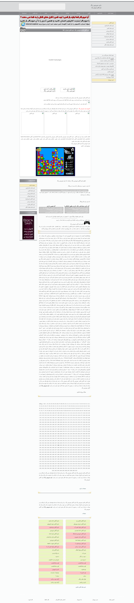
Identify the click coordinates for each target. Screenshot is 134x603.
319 (86, 436)
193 (71, 422)
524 (48, 461)
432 (68, 449)
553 (71, 463)
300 (89, 433)
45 (82, 406)
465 (51, 454)
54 (49, 408)
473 (71, 454)
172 (68, 419)
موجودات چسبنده (55, 572)
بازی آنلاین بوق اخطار (81, 550)
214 (74, 424)
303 (45, 436)
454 (74, 452)
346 (53, 440)
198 (84, 422)
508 (58, 459)
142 (43, 417)
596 (79, 468)
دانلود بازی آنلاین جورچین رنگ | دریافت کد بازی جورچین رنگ (71, 181)
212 (68, 424)
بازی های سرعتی (110, 39)
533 (71, 461)
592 (68, 468)
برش (84, 576)
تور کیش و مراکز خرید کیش (107, 69)
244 (48, 429)
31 (55, 406)
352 (68, 440)
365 (51, 443)
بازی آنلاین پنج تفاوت (54, 527)
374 (74, 443)
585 (51, 468)
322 (43, 438)
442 (43, 452)
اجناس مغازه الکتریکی (60, 599)
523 (45, 461)
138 (84, 415)
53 (47, 408)
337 (81, 438)
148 (58, 417)
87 (63, 410)
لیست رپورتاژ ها (110, 77)
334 (74, 438)
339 (86, 438)
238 (84, 426)
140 (89, 415)
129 (61, 415)
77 (43, 410)
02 (49, 403)
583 (45, 468)
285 (51, 433)
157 (81, 417)
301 (40, 436)
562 (43, 466)
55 (51, 408)
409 (61, 447)
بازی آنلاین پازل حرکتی (80, 546)
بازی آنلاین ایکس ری (81, 521)
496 (79, 456)
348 (58, 440)
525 (51, 461)
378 (84, 443)
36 (65, 406)
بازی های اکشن (110, 28)
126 (53, 415)
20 (84, 403)
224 (48, 426)
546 (53, 463)
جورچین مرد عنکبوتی (54, 559)
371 (66, 443)
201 (40, 424)
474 (74, 454)
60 (61, 408)
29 (51, 406)
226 (53, 426)
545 (51, 463)
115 (76, 413)
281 (40, 433)
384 (48, 445)
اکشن (89, 13)
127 (56, 415)
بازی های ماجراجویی (109, 25)
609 (74, 470)
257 (81, 429)
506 (53, 459)
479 (86, 454)
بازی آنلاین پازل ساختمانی (52, 537)
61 (63, 408)
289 (61, 433)
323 (45, 438)
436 (79, 449)
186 (53, 422)
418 (84, 447)
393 (71, 445)
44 (81, 406)
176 (79, 419)
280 (89, 431)
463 (45, 454)
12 (69, 403)
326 (53, 438)
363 (45, 443)
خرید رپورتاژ (111, 80)
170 (63, 419)
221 (40, 426)
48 (88, 406)
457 (81, 452)
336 (79, 438)
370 (63, 443)
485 (51, 456)
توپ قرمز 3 (83, 572)
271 (66, 431)
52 (45, 408)
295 (76, 433)
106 (53, 413)
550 (63, 463)
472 (68, 454)
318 (84, 436)
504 (48, 459)
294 (74, 433)
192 (68, 422)
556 (79, 463)
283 (45, 433)
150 (63, 417)
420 (89, 447)
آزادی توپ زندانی (55, 579)
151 (66, 417)
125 (51, 415)
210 (63, 424)
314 (74, 436)
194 (74, 422)
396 (79, 445)
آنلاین (80, 272)
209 (61, 424)
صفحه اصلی (110, 13)
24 (41, 406)
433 (71, 449)
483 (45, 456)
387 (56, 445)
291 (66, 433)
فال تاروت (30, 599)
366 (53, 443)
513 (71, 459)
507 (56, 459)
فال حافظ (47, 599)
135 (76, 415)
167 (56, 419)
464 (48, 454)
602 (56, 470)
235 (76, 426)
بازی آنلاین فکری (110, 42)
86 (61, 410)
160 (89, 417)
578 (84, 466)
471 (66, 454)
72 (84, 408)
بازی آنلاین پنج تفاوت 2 (80, 543)
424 (48, 449)
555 (76, 463)
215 (76, 424)
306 (53, 436)
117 (81, 413)
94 (76, 410)
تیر (81, 261)
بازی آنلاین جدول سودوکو (80, 524)
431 (66, 449)
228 (58, 426)
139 (86, 415)
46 (84, 406)
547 (56, 463)
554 (74, 463)
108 (58, 413)
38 (69, 406)
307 (56, 436)
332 (68, 438)
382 (43, 445)
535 (76, 461)
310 (63, 436)
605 (63, 470)
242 (43, 429)
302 (43, 436)
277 (81, 431)
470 (63, 454)
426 (53, 449)
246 (53, 429)
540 (89, 461)
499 (86, 456)
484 (48, 456)
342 (43, 440)
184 (48, 422)
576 (79, 466)
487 (56, 456)
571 (66, 466)
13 (71, 403)
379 (86, 443)
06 (57, 403)
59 (59, 408)
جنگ (79, 348)
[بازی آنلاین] (78, 134)
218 (84, 424)
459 (86, 452)
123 (45, 415)
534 (74, 461)
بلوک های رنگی (82, 579)
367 (56, 443)
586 (53, 468)
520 (89, 459)
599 (86, 468)
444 (48, 452)
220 (89, 424)
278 (84, 431)
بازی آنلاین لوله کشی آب (80, 527)
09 (63, 403)
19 (82, 403)
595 (76, 468)
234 (74, 426)
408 (58, 447)
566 (53, 466)
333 (71, 438)
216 (79, 424)
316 (79, 436)
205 (51, 424)
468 (58, 454)
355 (76, 440)
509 (61, 459)
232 (68, 426)
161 (40, 419)
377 (81, 443)
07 (59, 403)
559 (86, 463)
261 (40, 431)
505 (51, 459)
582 (43, 468)
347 (56, 440)
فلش (71, 355)
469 (61, 454)
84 (57, 410)
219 (86, 424)
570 (63, 466)
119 (86, 413)
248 (58, 429)
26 (45, 406)
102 (43, 413)
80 (49, 410)
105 (51, 413)
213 (71, 424)
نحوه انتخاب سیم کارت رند (108, 55)
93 (75, 410)
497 (81, 456)
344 (48, 440)
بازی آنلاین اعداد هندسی (80, 530)
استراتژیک (24, 13)
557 (81, 463)
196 (79, 422)
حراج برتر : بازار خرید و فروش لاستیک (105, 63)
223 (45, 426)
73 (86, 408)
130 (63, 415)
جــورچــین (83, 559)
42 (77, 406)
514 (74, 459)
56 (53, 408)
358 (84, 440)
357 (81, 440)
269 (61, 431)
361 (40, 443)
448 (58, 452)
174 (74, 419)
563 (45, 466)
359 (86, 440)
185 (51, 422)
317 (81, 436)
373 (71, 443)
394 (74, 445)
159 (86, 417)
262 (43, 431)
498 (84, 456)
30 (53, 406)
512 (68, 459)
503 (45, 459)
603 (58, 470)
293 (71, 433)
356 (79, 440)
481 (40, 456)
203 (45, 424)
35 (63, 406)
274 (74, 431)
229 (61, 426)
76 (41, 410)
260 (89, 429)
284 (48, 433)
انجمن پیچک (111, 599)
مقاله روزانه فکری (81, 392)
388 (58, 445)
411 (66, 447)
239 (86, 426)
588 (58, 468)
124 (48, 415)
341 (40, 440)
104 (48, 413)
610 (76, 470)
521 (40, 461)
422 (43, 449)
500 (89, 456)
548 (58, 463)
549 (61, 463)
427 (56, 449)
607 (68, 470)
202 (43, 424)
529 (61, 461)
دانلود (40, 284)
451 (66, 452)
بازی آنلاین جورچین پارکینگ (79, 533)
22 (88, 403)
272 (68, 431)
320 (89, 436)
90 (69, 410)
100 (89, 410)
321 (40, 438)
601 (53, 470)
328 (58, 438)
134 (74, 415)
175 (76, 419)
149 (61, 417)
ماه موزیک (79, 599)
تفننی (46, 13)
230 (63, 426)
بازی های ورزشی (110, 31)
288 (58, 433)
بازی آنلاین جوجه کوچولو (53, 524)
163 (45, 419)
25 (43, 406)
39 (71, 406)
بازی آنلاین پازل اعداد (54, 533)
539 (86, 461)
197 (81, 422)
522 (43, 461)
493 (71, 456)
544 (48, 463)
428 (58, 449)
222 (43, 426)
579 (86, 466)
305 (51, 436)
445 (51, 452)
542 (43, 463)
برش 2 (57, 576)
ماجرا (63, 295)
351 (66, 440)
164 (48, 419)
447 (56, 452)
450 (63, 452)
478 (84, 454)
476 (79, 454)
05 (55, 403)
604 (61, 470)
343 (45, 440)
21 (86, 403)
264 (48, 431)
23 (39, 406)
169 (61, 419)
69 (79, 408)
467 (56, 454)
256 (79, 429)
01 (47, 403)
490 (63, 456)
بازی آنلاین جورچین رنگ (96, 7)
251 (66, 429)
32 (57, 406)
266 (53, 431)
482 (43, 456)
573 (71, 466)
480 (89, 454)
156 (79, 417)
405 (51, 447)
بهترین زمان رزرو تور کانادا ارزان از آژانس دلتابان (104, 75)
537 (81, 461)
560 (89, 463)
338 (84, 438)
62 (65, 408)
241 (40, 429)
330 (63, 438)
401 (40, 447)
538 (84, 461)
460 (89, 452)
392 (68, 445)
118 (84, 413)
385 (51, 445)
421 (40, 449)
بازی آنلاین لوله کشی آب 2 (52, 546)
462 (43, 454)
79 (47, 410)
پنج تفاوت (83, 569)
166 (53, 419)
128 (58, 415)
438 (84, 449)
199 (86, 422)
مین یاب (84, 553)
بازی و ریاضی (82, 582)
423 (45, 449)
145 (51, 417)
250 (63, 429)
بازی (73, 235)
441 (40, 452)
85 (59, 410)
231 (66, 426)
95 (78, 410)
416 (79, 447)
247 (56, 429)
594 (74, 468)
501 (40, 459)
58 (57, 408)
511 (66, 459)
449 (61, 452)
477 (81, 454)
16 (77, 403)
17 (79, 403)
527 (56, 461)
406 (53, 447)
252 (68, 429)
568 (58, 466)
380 (89, 443)
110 (63, 413)
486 (53, 456)
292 (68, 433)
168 (58, 419)
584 (48, 468)
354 (74, 440)
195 (76, 422)
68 (77, 408)
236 (79, 426)
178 (84, 419)
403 (45, 447)
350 (63, 440)
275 (76, 431)
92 (73, 410)
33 (59, 406)
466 (53, 454)
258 (84, 429)
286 (53, 433)
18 (81, 403)
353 (71, 440)
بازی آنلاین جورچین (54, 530)
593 (71, 468)
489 (61, 456)
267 (56, 431)
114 (74, 413)
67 (75, 408)
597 (81, 468)
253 (71, 429)
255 (76, 429)
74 (88, 408)
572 (68, 466)
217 (81, 424)
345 (51, 440)
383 (45, 445)
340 (89, 438)
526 (53, 461)
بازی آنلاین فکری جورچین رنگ (80, 381)
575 (76, 466)
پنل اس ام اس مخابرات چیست (107, 60)
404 (48, 447)
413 (71, 447)
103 (45, 413)
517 (81, 459)
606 (66, 470)
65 (71, 408)
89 (67, 410)
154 (74, 417)
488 (58, 456)
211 (66, 424)
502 (43, 459)
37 (67, 406)
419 (86, 447)
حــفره (57, 556)
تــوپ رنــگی (83, 556)
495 (76, 456)
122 (43, 415)
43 (79, 406)
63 (67, 408)
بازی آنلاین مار (55, 550)
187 (56, 422)
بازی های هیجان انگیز (109, 44)
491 (66, 456)
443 (45, 452)
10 (65, 403)
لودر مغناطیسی (82, 563)
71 (82, 408)
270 (63, 431)
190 (63, 422)
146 (53, 417)
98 (84, 410)
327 (56, 438)
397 (81, 445)
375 (76, 443)
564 (48, 466)
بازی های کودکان (110, 33)
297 (81, 433)
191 (66, 422)
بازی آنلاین (111, 22)
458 (84, 452)
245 (51, 429)
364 (48, 443)
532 (68, 461)
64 (69, 408)
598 (84, 468)
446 (53, 452)
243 (45, 429)
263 (45, 431)
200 (89, 422)
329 (61, 438)
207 (56, 424)
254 (74, 429)
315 (76, 436)
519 (86, 459)
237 (81, 426)
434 (74, 449)
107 (56, 413)
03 (51, 403)
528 (58, 461)
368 (58, 443)
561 (40, 466)
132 (68, 415)
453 (71, 452)
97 (82, 410)
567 (56, 466)
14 (73, 403)
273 (71, 431)
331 (66, 438)
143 (45, 417)
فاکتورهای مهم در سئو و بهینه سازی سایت (104, 66)
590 (63, 468)
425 (51, 449)
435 (76, 449)
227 (56, 426)
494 (74, 456)
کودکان (67, 13)
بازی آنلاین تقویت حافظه (53, 543)
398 (84, 445)
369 (61, 443)
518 (84, 459)
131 (66, 415)
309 (61, 436)
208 (58, 424)
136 (79, 415)
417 (81, 447)
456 (79, 452)
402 (43, 447)
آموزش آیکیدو (111, 71)
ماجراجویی (99, 13)
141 (40, 417)
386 (53, 445)
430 (63, 449)
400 (89, 445)
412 (68, 447)
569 (61, 466)
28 (49, 406)
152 (68, 417)
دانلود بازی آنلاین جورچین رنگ (77, 224)
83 (55, 410)
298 (84, 433)
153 (71, 417)
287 (56, 433)
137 (81, 415)
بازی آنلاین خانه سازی (54, 521)
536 (79, 461)
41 (75, 406)
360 (89, 440)
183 (45, 422)
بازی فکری (35, 13)
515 (76, 459)
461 (40, 454)
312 (68, 436)
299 (86, 433)
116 (79, 413)
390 (63, 445)
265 (51, 431)
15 (75, 403)
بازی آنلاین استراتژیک (109, 36)
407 (56, 447)
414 (74, 447)
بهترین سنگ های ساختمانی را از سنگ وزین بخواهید (104, 58)
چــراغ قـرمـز (55, 553)
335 (76, 438)
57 (55, 408)
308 (58, 436)
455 (76, 452)
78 (45, 410)
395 (76, 445)
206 (53, 424)
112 (68, 413)
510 (63, 459)
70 (81, 408)
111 (66, 413)
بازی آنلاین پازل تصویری (80, 537)
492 (68, 456)
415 (76, 447)
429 (61, 449)
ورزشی (78, 13)
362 (43, 443)
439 (86, 449)
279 (86, 431)
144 (48, 417)
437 (81, 449)
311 (66, 436)
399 (86, 445)
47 (86, 406)
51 (43, 408)
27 (47, 406)
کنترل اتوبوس (55, 569)
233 (71, 426)
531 (66, 461)
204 (48, 424)
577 (81, 466)
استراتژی (53, 367)
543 (45, 463)
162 (43, 419)
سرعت (56, 13)
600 (89, 468)
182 (43, 422)
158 (84, 417)
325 (51, 438)
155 (76, 417)
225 (51, 426)
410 (63, 447)
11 (67, 403)
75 (39, 410)
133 (71, 415)
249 (61, 429)
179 (86, 419)
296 (79, 433)
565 (51, 466)
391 (66, 445)
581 (40, 468)
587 (56, 468)
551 (66, 463)
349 (61, 440)
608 (71, 470)
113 (71, 413)
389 (61, 445)
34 (61, 406)
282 (43, 433)
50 (41, 408)
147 (56, 417)
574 (74, 466)
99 (86, 410)
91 (71, 410)
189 (61, 422)
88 (65, 410)
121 (40, 415)
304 (48, 436)
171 (66, 419)
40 (73, 406)
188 (58, 422)
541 (40, 463)
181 (40, 422)
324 (48, 438)
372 (68, 443)
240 (89, 426)
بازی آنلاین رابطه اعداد (80, 540)
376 (79, 443)
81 (51, 410)
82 (53, 410)
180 (89, 419)
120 (89, 413)
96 (80, 410)
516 (79, 459)
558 (84, 463)
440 (89, 449)
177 (81, 419)
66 (73, 408)
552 (68, 463)
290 (63, 433)
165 (51, 419)
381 (40, 445)
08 (61, 403)
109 (61, 413)
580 (89, 466)
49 (39, 408)
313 (71, 436)
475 (76, 454)
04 (53, 403)
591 (66, 468)
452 (68, 452)
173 (71, 419)
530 (63, 461)
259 (86, 429)
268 (58, 431)
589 (61, 468)
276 (79, 431)
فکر (47, 268)
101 (40, 413)
